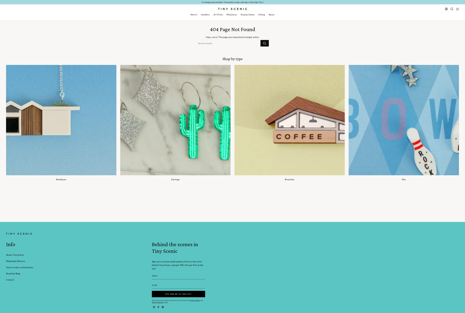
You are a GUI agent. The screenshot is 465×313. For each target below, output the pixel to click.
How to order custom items (19, 267)
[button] (205, 15)
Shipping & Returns (15, 261)
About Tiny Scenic (15, 255)
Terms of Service (157, 302)
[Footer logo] (19, 234)
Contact (10, 279)
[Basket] (457, 9)
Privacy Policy (195, 300)
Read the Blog (13, 273)
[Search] (264, 43)
